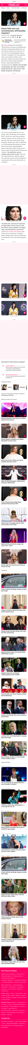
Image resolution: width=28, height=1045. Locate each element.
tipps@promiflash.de (7, 395)
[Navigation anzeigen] (2, 5)
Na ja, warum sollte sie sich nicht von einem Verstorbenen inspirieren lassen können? (15, 368)
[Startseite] (14, 5)
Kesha (5, 45)
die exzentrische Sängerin (14, 231)
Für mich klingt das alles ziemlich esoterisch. (15, 376)
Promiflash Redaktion (16, 35)
